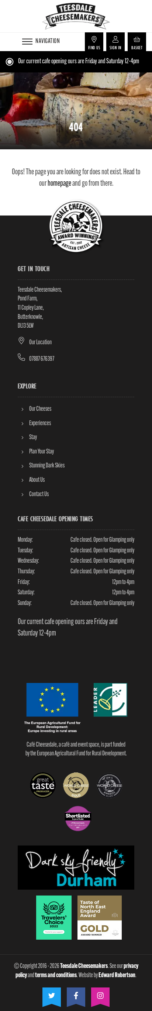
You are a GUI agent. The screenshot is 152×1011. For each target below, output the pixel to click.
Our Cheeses (40, 409)
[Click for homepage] (76, 226)
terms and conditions (56, 975)
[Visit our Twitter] (51, 994)
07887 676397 (41, 359)
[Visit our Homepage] (76, 16)
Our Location (40, 342)
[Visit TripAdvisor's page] (54, 918)
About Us (37, 480)
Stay (33, 437)
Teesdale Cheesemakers (84, 966)
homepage (59, 183)
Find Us (94, 48)
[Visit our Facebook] (76, 994)
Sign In (115, 48)
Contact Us (39, 494)
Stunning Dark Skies (47, 466)
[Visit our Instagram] (100, 994)
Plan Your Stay (41, 452)
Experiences (40, 423)
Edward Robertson (117, 975)
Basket (136, 48)
